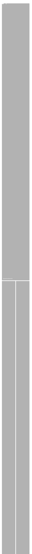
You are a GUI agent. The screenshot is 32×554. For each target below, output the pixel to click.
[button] (29, 3)
